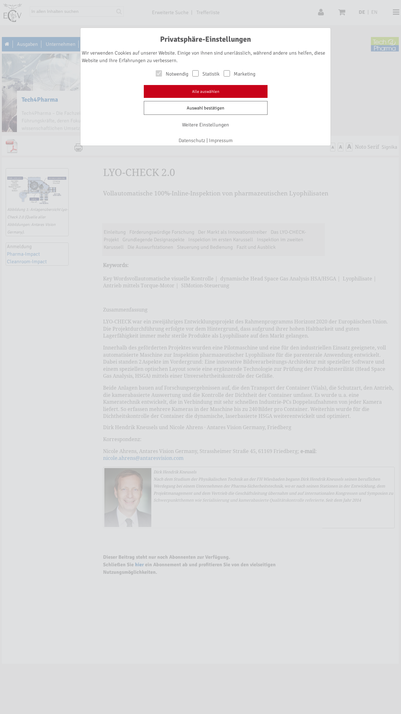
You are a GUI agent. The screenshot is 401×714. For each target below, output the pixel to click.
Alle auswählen (205, 91)
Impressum (221, 140)
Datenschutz (192, 140)
